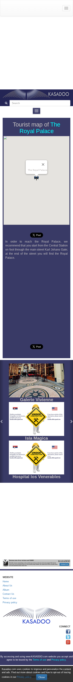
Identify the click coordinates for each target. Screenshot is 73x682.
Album (6, 589)
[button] (2, 421)
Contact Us (8, 594)
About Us (7, 585)
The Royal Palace (39, 127)
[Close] (43, 164)
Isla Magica (36, 438)
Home (6, 581)
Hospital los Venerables (36, 476)
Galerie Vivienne (36, 399)
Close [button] (41, 677)
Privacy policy (10, 602)
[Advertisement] (36, 52)
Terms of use (9, 598)
